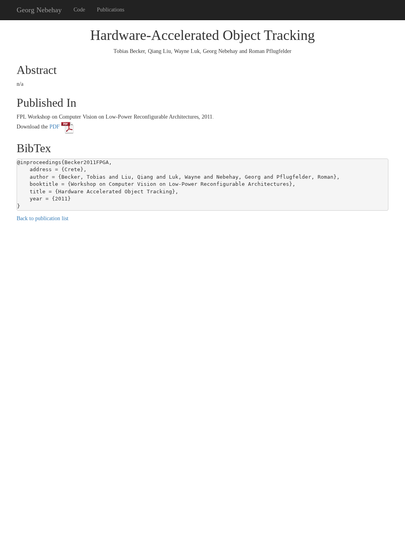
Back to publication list (42, 218)
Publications (110, 10)
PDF (55, 127)
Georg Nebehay (39, 10)
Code (79, 10)
